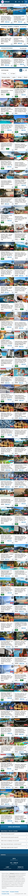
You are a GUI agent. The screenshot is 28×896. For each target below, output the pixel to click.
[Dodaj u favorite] (11, 8)
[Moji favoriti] (19, 2)
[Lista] (23, 70)
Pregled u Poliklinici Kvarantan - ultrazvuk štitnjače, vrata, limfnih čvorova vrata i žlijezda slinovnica (19, 305)
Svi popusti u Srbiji (5, 893)
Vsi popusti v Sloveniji (14, 891)
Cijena (13, 73)
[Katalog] (21, 70)
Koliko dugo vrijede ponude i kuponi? (9, 847)
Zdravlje (19, 77)
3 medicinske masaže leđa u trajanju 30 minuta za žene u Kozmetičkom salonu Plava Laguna (6, 145)
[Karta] (26, 70)
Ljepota (13, 77)
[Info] (11, 23)
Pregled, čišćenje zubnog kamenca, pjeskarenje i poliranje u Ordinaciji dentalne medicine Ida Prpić (20, 784)
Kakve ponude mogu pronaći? (7, 833)
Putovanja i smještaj (6, 77)
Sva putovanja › (23, 5)
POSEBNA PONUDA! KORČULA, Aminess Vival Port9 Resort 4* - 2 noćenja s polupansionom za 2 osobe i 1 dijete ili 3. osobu (7, 342)
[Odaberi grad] (15, 2)
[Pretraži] (22, 2)
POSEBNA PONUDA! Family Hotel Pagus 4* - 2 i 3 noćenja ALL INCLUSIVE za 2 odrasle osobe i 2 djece (21, 624)
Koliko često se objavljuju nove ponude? (10, 840)
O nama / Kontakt (5, 891)
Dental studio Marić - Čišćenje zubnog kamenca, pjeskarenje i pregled (7, 91)
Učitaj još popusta (14, 827)
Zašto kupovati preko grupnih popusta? (9, 837)
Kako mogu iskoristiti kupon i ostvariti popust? (11, 844)
